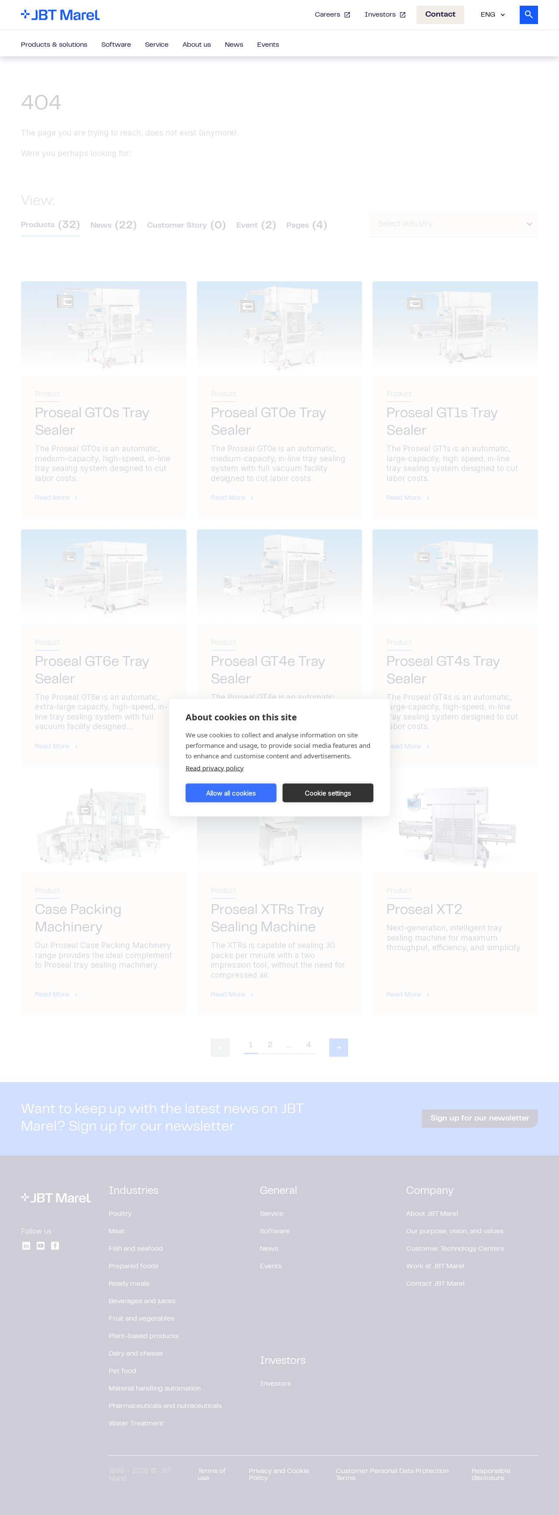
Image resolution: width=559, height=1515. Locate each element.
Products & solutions (54, 45)
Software (116, 45)
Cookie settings (328, 793)
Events (268, 45)
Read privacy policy (215, 768)
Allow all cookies (231, 793)
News (234, 45)
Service (157, 45)
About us (197, 45)
